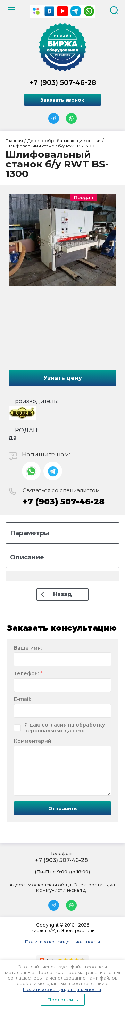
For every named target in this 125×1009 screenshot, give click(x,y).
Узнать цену (62, 378)
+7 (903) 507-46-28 (62, 82)
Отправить (62, 808)
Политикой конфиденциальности (62, 989)
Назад (62, 594)
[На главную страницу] (62, 47)
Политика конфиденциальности (62, 942)
